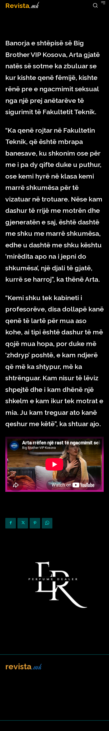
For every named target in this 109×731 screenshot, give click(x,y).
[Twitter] (22, 523)
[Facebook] (10, 523)
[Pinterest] (35, 523)
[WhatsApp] (47, 523)
